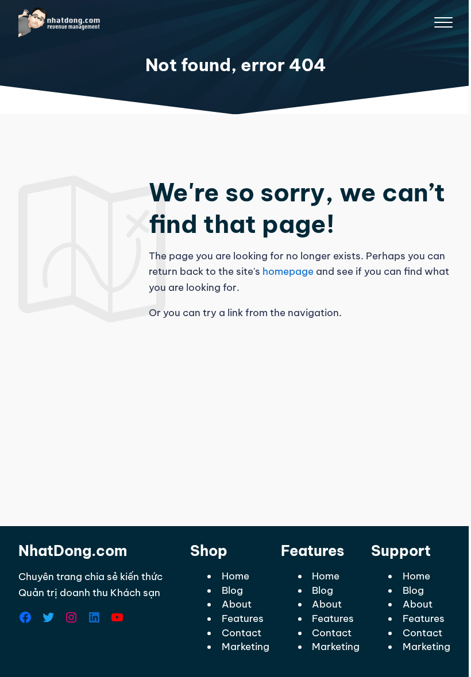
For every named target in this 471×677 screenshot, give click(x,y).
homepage (288, 271)
